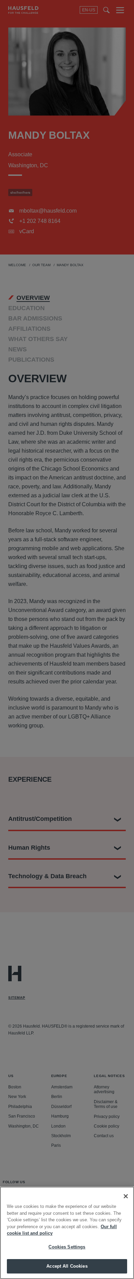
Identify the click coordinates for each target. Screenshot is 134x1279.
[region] (67, 1233)
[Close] (125, 1196)
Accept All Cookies (66, 1266)
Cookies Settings (66, 1246)
